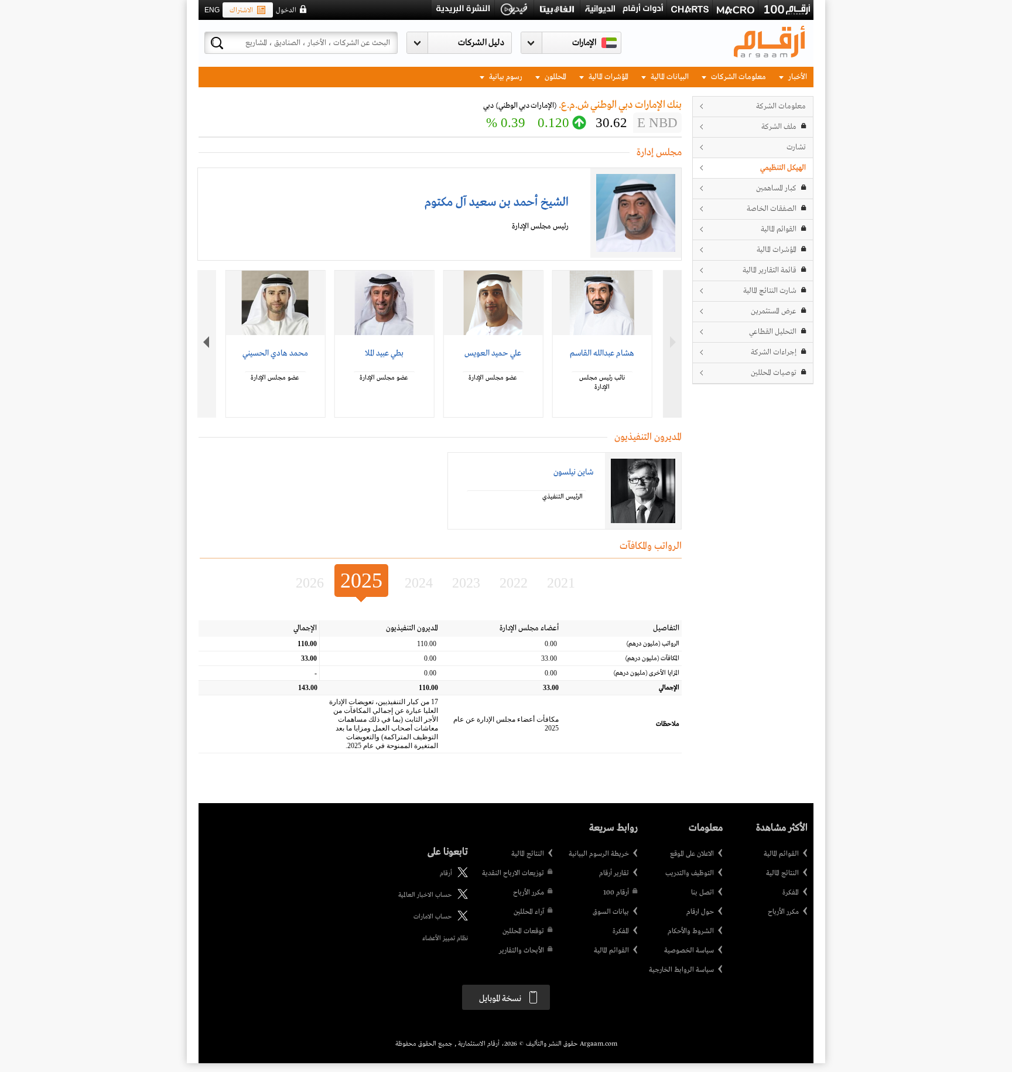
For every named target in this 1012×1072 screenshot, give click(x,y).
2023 (466, 582)
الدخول (286, 10)
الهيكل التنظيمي (783, 168)
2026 (310, 582)
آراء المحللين (529, 912)
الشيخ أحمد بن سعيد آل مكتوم (497, 202)
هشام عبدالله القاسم (602, 353)
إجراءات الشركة (773, 352)
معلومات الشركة (781, 106)
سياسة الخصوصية (689, 950)
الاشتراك (241, 10)
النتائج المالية (782, 873)
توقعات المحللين (523, 931)
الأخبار (797, 77)
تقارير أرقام (614, 873)
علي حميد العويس (492, 353)
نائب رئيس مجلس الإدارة (602, 382)
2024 (419, 582)
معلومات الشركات (737, 77)
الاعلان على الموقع (692, 854)
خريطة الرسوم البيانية (599, 854)
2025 (361, 580)
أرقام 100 (616, 892)
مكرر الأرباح (783, 912)
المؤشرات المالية (607, 77)
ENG (212, 10)
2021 (561, 582)
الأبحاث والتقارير (521, 950)
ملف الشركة (778, 127)
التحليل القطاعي (772, 332)
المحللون (554, 77)
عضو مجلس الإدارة (493, 378)
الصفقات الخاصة (771, 209)
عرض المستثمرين (773, 311)
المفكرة (790, 892)
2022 (514, 582)
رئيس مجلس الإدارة (540, 226)
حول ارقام (700, 912)
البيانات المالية (669, 77)
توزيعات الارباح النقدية (513, 873)
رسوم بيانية (504, 77)
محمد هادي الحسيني (275, 353)
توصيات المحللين (773, 373)
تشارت (796, 147)
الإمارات (584, 43)
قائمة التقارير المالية (769, 270)
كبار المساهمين (776, 188)
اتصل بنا (702, 892)
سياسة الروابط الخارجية (681, 970)
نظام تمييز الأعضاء (445, 938)
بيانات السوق (611, 912)
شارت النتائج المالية (769, 291)
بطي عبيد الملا (384, 353)
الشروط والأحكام (691, 931)
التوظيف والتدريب (689, 873)
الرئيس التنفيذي (562, 497)
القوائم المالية (778, 229)
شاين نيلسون (573, 472)
